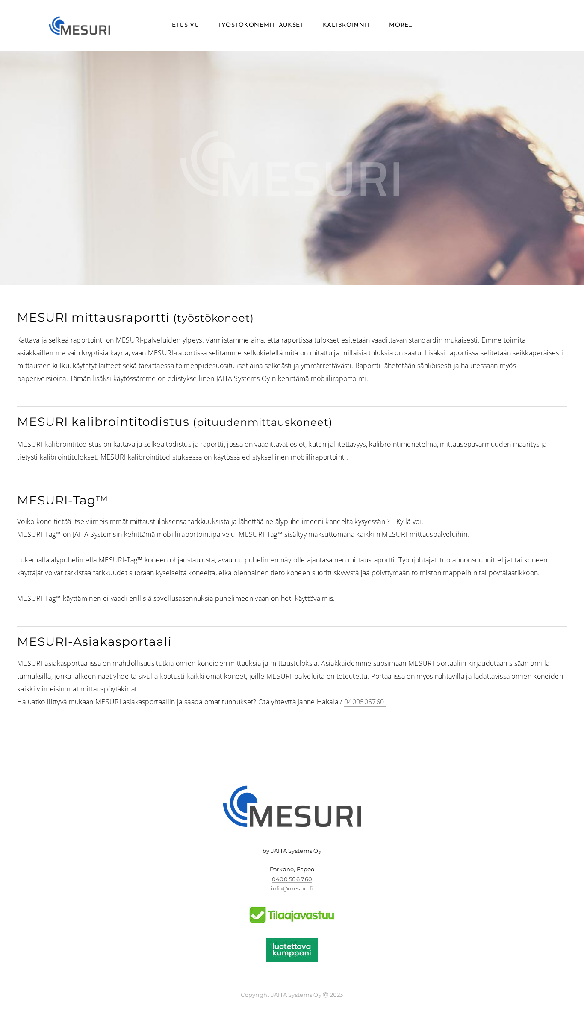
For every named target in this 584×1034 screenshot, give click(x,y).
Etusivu (185, 25)
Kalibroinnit (346, 25)
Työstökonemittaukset (261, 25)
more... (400, 25)
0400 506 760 (292, 879)
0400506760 (365, 701)
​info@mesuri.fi (292, 888)
